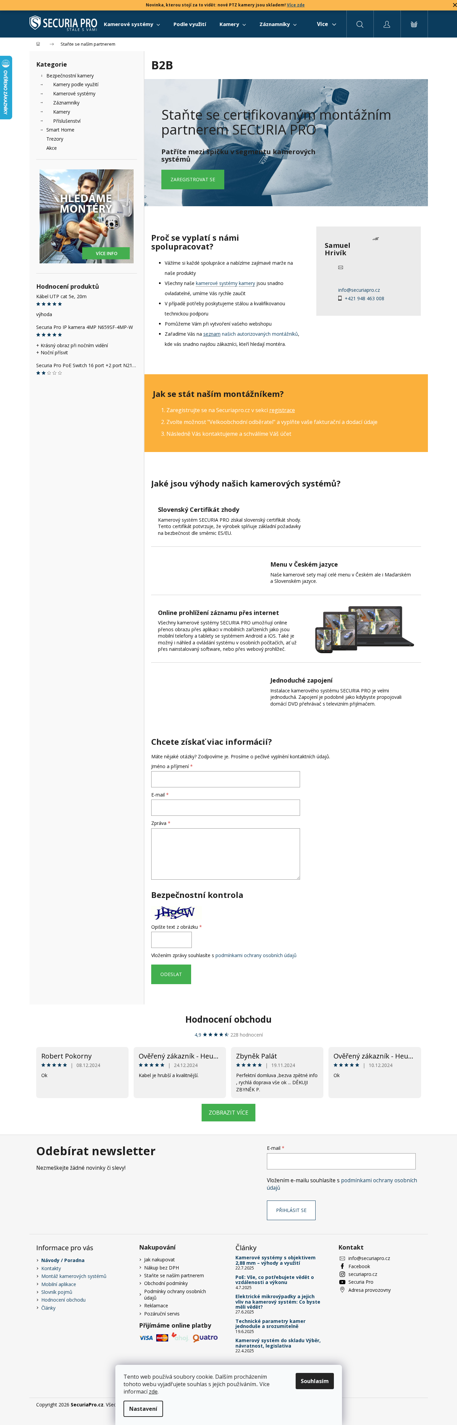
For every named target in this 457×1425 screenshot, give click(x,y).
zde (153, 1391)
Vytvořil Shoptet (403, 1404)
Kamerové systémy (74, 93)
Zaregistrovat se (192, 179)
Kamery (61, 112)
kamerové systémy (216, 283)
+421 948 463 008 (364, 298)
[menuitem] (132, 24)
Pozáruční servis (162, 1313)
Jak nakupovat (159, 1259)
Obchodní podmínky (166, 1283)
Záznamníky (66, 102)
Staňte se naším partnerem (174, 1275)
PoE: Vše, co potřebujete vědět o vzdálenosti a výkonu (274, 1280)
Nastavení (143, 1408)
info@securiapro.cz (359, 290)
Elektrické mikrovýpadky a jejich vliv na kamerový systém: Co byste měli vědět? (277, 1301)
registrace (282, 410)
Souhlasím (315, 1381)
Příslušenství (67, 121)
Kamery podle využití (75, 84)
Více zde (296, 5)
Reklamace (156, 1305)
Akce (51, 148)
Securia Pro (360, 1282)
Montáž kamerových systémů (74, 1276)
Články (48, 1308)
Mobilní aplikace (58, 1284)
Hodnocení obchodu (228, 1019)
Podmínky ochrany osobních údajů (175, 1294)
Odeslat (171, 974)
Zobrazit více (228, 1112)
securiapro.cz (362, 1274)
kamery (247, 283)
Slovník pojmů (56, 1292)
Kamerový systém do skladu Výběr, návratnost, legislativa (278, 1343)
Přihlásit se (291, 1210)
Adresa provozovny (369, 1290)
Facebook (359, 1266)
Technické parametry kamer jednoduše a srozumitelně (270, 1324)
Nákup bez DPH (161, 1267)
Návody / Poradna (63, 1260)
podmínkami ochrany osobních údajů (256, 955)
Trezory (54, 139)
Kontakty (51, 1268)
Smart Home (60, 129)
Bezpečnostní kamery (70, 75)
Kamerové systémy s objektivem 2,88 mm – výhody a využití (275, 1260)
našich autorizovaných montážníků (250, 334)
